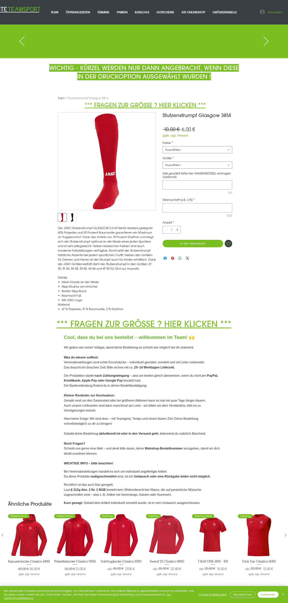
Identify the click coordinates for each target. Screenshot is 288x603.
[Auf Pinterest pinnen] (172, 258)
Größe (168, 158)
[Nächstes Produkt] (285, 535)
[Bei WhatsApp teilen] (180, 258)
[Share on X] (187, 258)
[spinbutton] (171, 229)
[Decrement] (165, 229)
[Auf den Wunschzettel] (228, 243)
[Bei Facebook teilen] (165, 258)
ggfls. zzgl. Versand (175, 135)
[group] (144, 547)
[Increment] (177, 229)
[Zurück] (22, 41)
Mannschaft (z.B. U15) (179, 200)
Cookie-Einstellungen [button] (213, 594)
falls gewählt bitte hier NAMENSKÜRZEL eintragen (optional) (197, 175)
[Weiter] (266, 41)
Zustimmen (268, 594)
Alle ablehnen (242, 594)
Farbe (168, 143)
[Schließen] (283, 594)
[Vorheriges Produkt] (2, 535)
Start (61, 98)
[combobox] (197, 149)
